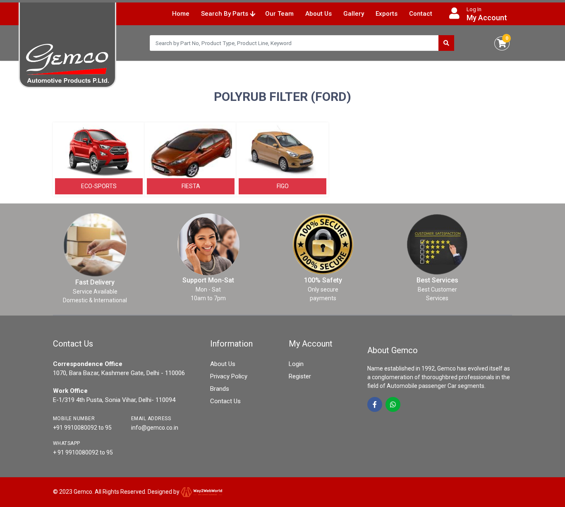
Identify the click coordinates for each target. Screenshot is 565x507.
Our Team (279, 13)
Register (300, 376)
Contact (420, 13)
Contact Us (225, 401)
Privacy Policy (228, 376)
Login (296, 364)
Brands (219, 388)
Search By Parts (225, 13)
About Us (318, 13)
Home (180, 13)
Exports (386, 13)
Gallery (353, 13)
